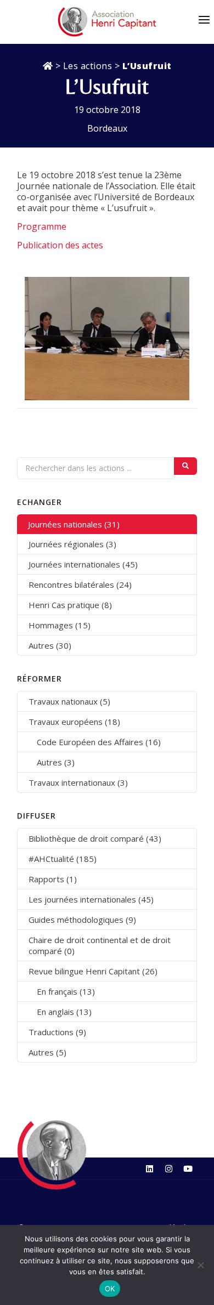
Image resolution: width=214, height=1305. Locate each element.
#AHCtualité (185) (63, 858)
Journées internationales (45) (83, 564)
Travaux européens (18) (74, 721)
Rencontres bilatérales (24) (80, 584)
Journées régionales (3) (72, 543)
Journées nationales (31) (74, 524)
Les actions (87, 66)
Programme (41, 226)
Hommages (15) (60, 625)
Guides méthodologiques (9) (82, 919)
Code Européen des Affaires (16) (99, 741)
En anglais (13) (64, 1011)
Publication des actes (60, 245)
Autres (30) (50, 645)
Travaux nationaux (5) (69, 701)
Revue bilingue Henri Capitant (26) (93, 971)
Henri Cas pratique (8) (70, 604)
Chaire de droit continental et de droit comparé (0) (100, 945)
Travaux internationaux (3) (78, 782)
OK (110, 1288)
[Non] (200, 1264)
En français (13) (66, 991)
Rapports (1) (53, 878)
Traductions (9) (57, 1031)
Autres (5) (47, 1052)
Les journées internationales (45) (91, 899)
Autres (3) (56, 762)
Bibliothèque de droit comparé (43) (95, 838)
